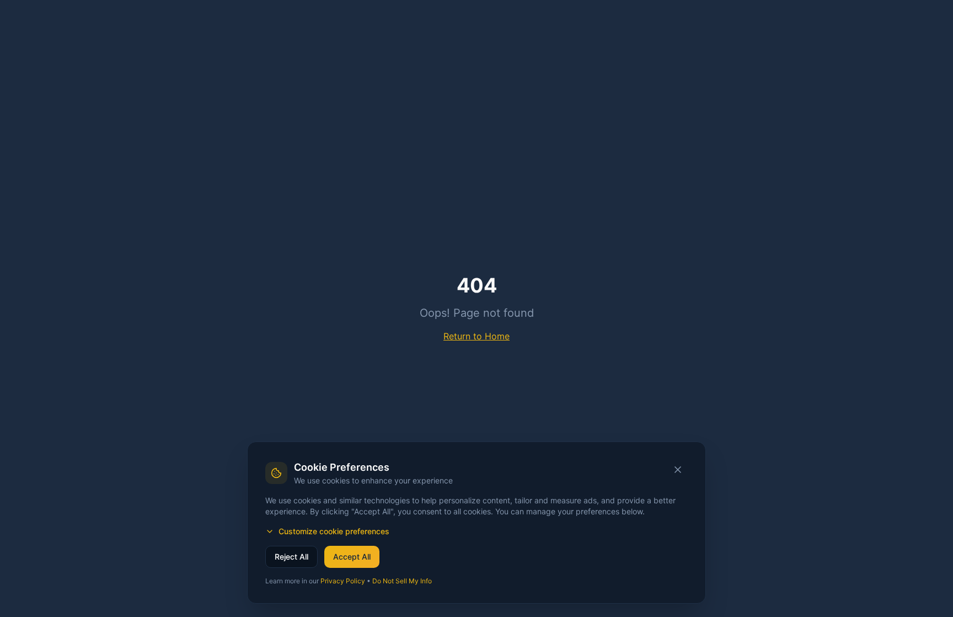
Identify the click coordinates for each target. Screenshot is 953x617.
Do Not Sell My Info (402, 581)
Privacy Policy (342, 581)
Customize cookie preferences (334, 531)
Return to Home (476, 336)
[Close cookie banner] (678, 470)
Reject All (291, 556)
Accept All (352, 556)
